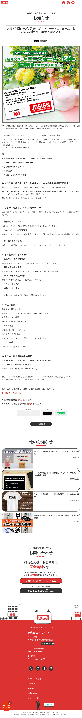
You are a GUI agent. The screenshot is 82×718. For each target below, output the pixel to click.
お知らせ (31, 688)
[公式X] (31, 667)
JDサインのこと (34, 679)
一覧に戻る (41, 424)
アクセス (73, 2)
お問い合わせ (33, 693)
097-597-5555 (63, 2)
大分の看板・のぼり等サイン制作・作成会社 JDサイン (41, 713)
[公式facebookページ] (44, 667)
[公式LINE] (51, 667)
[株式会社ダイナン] (49, 703)
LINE (68, 2)
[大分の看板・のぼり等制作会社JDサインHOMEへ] (4, 2)
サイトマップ (33, 698)
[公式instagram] (37, 667)
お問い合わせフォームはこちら (41, 581)
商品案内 (31, 683)
